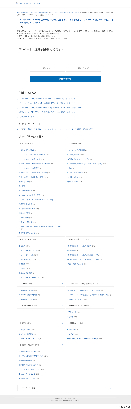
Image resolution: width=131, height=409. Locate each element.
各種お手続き (27, 143)
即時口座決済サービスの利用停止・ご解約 (85, 259)
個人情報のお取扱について (30, 365)
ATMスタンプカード (77, 173)
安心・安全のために (77, 264)
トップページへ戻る (27, 388)
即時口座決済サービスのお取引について (84, 255)
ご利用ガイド (76, 323)
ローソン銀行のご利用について (32, 277)
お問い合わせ (75, 177)
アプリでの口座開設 (28, 334)
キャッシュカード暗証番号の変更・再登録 (36, 164)
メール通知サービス (28, 259)
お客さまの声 (25, 182)
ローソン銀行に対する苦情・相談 (33, 356)
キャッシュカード (66, 129)
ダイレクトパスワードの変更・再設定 (34, 173)
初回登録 (73, 250)
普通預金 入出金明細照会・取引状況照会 (85, 338)
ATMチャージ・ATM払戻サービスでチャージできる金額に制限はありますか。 (48, 98)
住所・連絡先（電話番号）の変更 (33, 177)
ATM (24, 129)
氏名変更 (24, 186)
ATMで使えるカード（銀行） (81, 159)
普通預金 (24, 264)
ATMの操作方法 (76, 155)
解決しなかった (84, 68)
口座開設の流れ (26, 329)
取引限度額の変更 (27, 191)
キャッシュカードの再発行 (30, 168)
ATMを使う (75, 143)
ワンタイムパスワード (51, 129)
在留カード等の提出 (28, 222)
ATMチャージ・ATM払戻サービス (39, 12)
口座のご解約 (25, 218)
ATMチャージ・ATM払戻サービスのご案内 (85, 290)
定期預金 (90, 129)
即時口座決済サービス (79, 239)
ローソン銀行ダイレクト (30, 250)
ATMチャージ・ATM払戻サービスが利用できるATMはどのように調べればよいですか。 (51, 107)
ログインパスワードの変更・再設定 (34, 155)
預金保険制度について (29, 378)
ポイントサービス (28, 305)
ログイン (73, 334)
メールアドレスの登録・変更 (31, 195)
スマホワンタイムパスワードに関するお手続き (36, 200)
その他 (72, 317)
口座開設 (78, 129)
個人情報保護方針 (27, 360)
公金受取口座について (29, 233)
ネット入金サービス (28, 255)
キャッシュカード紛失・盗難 (31, 159)
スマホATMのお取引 (28, 290)
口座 (35, 129)
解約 (84, 129)
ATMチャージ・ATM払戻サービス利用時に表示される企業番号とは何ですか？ (48, 112)
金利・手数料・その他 (79, 305)
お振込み (24, 246)
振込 (40, 129)
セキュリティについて (29, 374)
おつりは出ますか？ (26, 116)
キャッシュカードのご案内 (30, 338)
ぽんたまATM (75, 182)
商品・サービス (28, 239)
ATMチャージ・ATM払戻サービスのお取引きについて (65, 12)
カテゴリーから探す (22, 12)
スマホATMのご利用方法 (29, 295)
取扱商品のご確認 (27, 273)
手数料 (30, 129)
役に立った (47, 68)
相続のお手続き (26, 213)
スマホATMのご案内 (28, 299)
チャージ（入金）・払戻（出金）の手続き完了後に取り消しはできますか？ (47, 103)
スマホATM (26, 284)
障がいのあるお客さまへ (29, 351)
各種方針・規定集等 (29, 345)
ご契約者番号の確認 (28, 150)
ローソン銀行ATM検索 (78, 150)
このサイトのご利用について (31, 369)
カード (19, 129)
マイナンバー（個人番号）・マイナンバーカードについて (40, 228)
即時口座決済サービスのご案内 (81, 246)
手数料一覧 (74, 312)
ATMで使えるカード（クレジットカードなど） (87, 164)
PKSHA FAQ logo (124, 406)
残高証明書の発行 (27, 204)
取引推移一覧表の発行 (29, 209)
